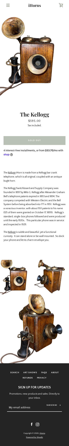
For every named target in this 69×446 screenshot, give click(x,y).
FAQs (44, 372)
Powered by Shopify (34, 437)
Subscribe (52, 405)
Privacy (42, 378)
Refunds (28, 378)
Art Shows (30, 372)
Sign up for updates (34, 387)
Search (14, 372)
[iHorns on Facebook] (31, 424)
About (55, 372)
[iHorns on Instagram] (37, 424)
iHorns (34, 5)
